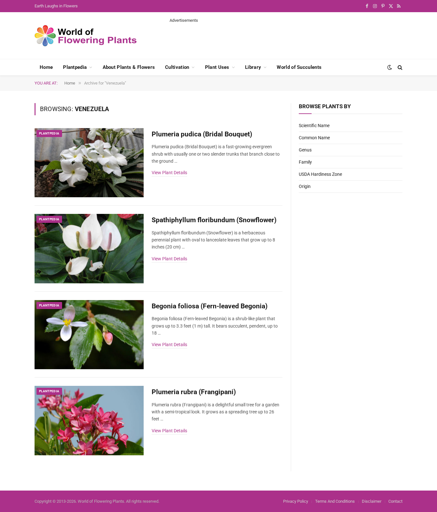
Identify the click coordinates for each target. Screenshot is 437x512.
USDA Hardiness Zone (320, 174)
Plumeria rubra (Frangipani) (194, 392)
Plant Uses (217, 67)
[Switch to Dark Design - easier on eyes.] (389, 67)
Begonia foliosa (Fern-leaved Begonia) (209, 306)
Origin (305, 186)
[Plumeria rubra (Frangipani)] (89, 420)
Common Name (314, 137)
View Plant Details (169, 172)
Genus (305, 149)
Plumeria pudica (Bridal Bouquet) (202, 134)
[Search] (399, 67)
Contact (395, 501)
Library (253, 67)
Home (46, 67)
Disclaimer (371, 501)
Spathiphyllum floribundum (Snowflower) (214, 220)
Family (305, 162)
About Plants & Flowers (129, 67)
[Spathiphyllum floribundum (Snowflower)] (89, 248)
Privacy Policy (295, 501)
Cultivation (177, 67)
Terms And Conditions (335, 501)
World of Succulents (299, 67)
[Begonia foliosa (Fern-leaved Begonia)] (89, 335)
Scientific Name (314, 125)
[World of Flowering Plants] (86, 36)
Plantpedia (75, 67)
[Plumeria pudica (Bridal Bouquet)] (89, 163)
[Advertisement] (286, 37)
